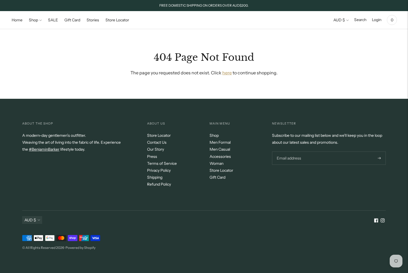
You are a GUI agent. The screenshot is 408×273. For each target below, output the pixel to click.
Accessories (220, 156)
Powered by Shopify (80, 248)
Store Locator (117, 19)
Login (376, 19)
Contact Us (157, 142)
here (227, 72)
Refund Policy (159, 184)
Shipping (154, 177)
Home (17, 19)
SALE (53, 19)
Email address (288, 151)
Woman (216, 163)
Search (360, 19)
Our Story (155, 149)
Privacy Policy (159, 170)
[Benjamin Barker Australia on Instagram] (383, 221)
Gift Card (72, 19)
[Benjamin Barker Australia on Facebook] (376, 221)
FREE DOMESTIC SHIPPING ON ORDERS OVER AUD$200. (203, 5)
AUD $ (339, 19)
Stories (93, 19)
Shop (33, 19)
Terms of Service (162, 163)
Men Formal (220, 142)
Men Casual (220, 149)
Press (152, 156)
